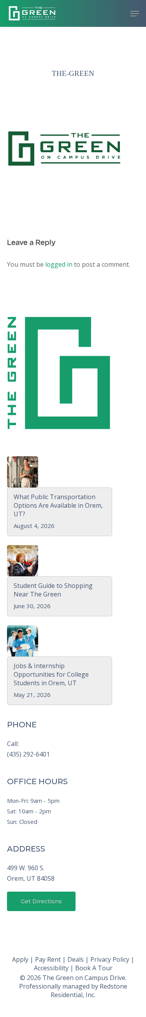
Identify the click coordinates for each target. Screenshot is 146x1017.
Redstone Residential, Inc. (89, 990)
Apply (20, 959)
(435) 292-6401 (28, 754)
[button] (134, 14)
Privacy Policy (109, 959)
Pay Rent (48, 959)
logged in (58, 264)
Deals (75, 959)
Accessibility (51, 968)
